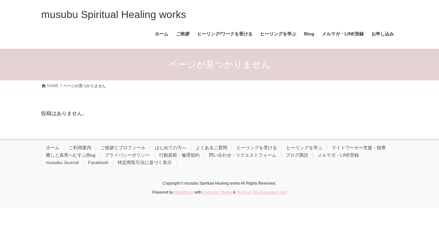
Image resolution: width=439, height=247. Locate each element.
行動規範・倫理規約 (179, 155)
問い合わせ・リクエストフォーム (242, 155)
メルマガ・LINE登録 (338, 155)
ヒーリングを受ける (257, 147)
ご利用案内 (80, 147)
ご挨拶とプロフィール (123, 147)
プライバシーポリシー (127, 155)
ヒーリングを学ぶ (304, 147)
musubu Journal (62, 162)
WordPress (183, 192)
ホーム (52, 147)
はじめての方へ (170, 147)
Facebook (98, 162)
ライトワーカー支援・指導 (359, 147)
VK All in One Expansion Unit (262, 192)
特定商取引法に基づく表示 (145, 162)
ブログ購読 (297, 155)
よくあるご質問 (211, 147)
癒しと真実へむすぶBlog (70, 155)
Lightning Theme (217, 192)
